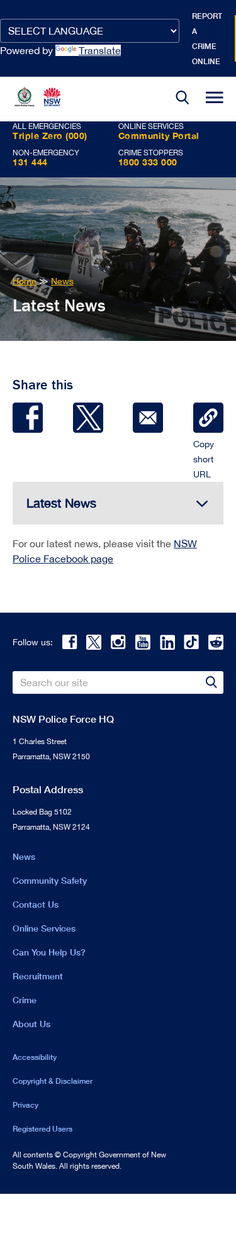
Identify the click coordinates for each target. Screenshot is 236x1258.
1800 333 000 (147, 162)
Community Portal (158, 135)
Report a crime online (207, 38)
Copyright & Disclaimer (53, 1081)
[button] (182, 99)
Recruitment (38, 976)
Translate (100, 50)
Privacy (25, 1105)
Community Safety (50, 880)
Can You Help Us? (49, 952)
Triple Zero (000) (50, 135)
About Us (31, 1023)
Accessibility (35, 1057)
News (24, 856)
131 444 (30, 162)
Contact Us (36, 904)
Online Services (44, 928)
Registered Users (42, 1128)
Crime (25, 999)
